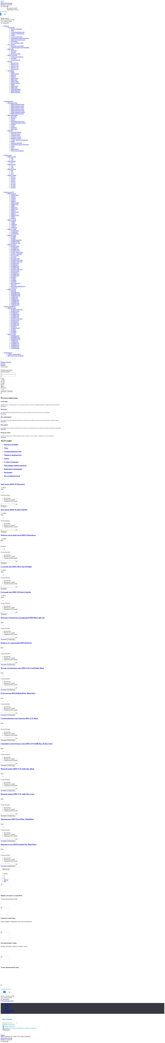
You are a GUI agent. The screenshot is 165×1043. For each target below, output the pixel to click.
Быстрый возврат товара (9, 943)
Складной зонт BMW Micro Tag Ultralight (16, 567)
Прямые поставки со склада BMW (11, 895)
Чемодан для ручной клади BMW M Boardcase (18, 535)
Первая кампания (9, 1026)
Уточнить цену (11, 639)
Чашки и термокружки (12, 455)
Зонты (6, 458)
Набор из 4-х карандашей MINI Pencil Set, (16, 643)
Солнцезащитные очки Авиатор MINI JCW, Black (19, 718)
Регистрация (8, 3)
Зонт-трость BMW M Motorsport (13, 484)
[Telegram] (5, 14)
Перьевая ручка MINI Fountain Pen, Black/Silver (19, 844)
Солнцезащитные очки (12, 451)
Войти (2, 3)
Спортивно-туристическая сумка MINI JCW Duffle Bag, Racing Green (26, 744)
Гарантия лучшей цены (8, 918)
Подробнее (3, 406)
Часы (6, 448)
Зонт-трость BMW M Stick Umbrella (14, 510)
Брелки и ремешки (11, 444)
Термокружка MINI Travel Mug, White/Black (17, 819)
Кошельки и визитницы (13, 469)
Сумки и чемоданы (11, 462)
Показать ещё (6, 869)
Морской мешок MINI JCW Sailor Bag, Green (17, 794)
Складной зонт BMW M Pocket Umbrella (16, 592)
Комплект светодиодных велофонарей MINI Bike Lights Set (22, 618)
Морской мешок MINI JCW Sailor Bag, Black (17, 769)
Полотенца (8, 472)
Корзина (3, 4)
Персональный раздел (7, 1001)
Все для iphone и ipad (12, 476)
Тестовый (3, 639)
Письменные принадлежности (15, 465)
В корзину (3, 506)
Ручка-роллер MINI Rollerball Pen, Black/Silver (18, 693)
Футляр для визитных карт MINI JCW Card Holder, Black (22, 668)
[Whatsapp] (4, 993)
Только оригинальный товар (10, 967)
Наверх (3, 1035)
